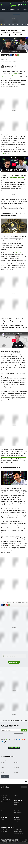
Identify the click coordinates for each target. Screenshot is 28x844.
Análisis (16, 760)
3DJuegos (16, 794)
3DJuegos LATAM (17, 829)
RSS (22, 739)
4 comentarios (6, 55)
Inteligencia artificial (5, 770)
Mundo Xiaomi (4, 801)
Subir (23, 787)
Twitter (13, 55)
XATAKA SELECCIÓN (11, 9)
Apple (2, 767)
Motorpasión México (18, 835)
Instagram (17, 739)
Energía (3, 765)
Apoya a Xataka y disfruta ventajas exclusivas (14, 749)
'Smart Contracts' (21, 253)
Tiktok (5, 742)
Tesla (22, 24)
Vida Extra (16, 795)
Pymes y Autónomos (18, 821)
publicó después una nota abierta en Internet (13, 457)
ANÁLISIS (3, 9)
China (4, 24)
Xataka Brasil (4, 831)
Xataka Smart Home (5, 799)
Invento (26, 24)
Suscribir (24, 730)
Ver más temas (5, 776)
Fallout (13, 24)
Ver (14, 662)
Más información (15, 842)
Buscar (26, 782)
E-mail (18, 55)
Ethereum (16, 73)
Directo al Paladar (5, 810)
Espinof (15, 804)
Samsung (16, 767)
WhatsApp (7, 739)
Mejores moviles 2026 (15, 720)
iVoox (7, 153)
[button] (10, 66)
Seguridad (8, 602)
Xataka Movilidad (18, 765)
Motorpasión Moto (18, 812)
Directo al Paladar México (6, 835)
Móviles (16, 762)
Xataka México (4, 829)
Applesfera (3, 797)
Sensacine (16, 802)
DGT (18, 24)
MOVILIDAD (24, 9)
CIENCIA (18, 9)
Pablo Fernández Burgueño (16, 177)
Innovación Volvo (16, 13)
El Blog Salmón (17, 819)
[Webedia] (25, 1)
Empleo (3, 772)
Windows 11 (16, 772)
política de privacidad (18, 733)
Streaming (3, 760)
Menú (2, 5)
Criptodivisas (22, 602)
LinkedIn (2, 742)
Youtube (14, 739)
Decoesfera (3, 821)
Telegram (20, 739)
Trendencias (3, 819)
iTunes (3, 153)
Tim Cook (9, 24)
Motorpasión (17, 810)
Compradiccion (4, 822)
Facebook (11, 55)
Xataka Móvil (4, 795)
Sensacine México (18, 831)
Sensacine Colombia (18, 833)
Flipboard (16, 55)
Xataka (14, 5)
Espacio (3, 762)
